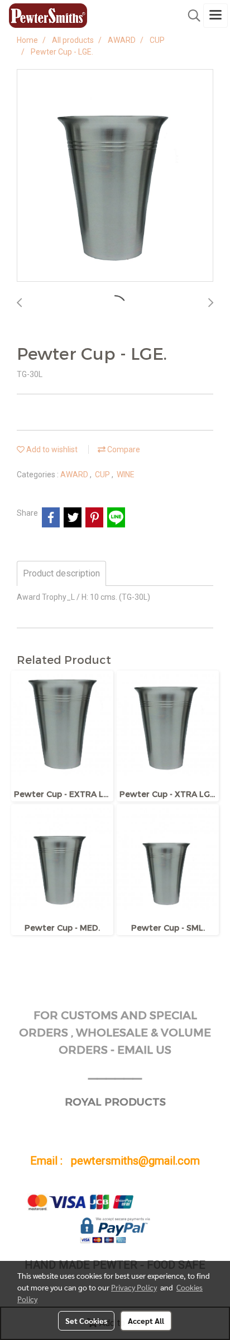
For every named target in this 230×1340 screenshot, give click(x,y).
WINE (126, 474)
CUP (103, 474)
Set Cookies (86, 1320)
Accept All (146, 1320)
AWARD (75, 474)
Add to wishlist (51, 449)
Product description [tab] (61, 573)
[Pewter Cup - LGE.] (115, 176)
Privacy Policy (134, 1287)
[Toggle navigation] (215, 15)
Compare (123, 449)
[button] (190, 15)
